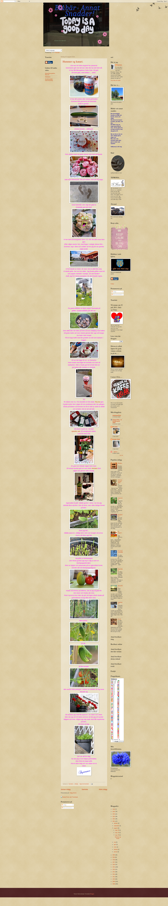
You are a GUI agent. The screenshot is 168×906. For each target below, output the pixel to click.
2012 (114, 874)
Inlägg (64, 805)
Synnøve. (119, 65)
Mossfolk (115, 426)
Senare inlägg (66, 789)
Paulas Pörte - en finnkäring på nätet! (117, 421)
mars (115, 847)
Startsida (85, 789)
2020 (114, 855)
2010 (114, 879)
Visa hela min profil (115, 80)
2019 (114, 857)
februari (116, 849)
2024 (114, 814)
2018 (114, 859)
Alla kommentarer (67, 807)
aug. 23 (117, 832)
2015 (114, 867)
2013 (114, 871)
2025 (114, 811)
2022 (114, 818)
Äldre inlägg (103, 789)
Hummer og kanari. (73, 61)
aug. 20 (117, 835)
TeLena (97, 402)
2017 (114, 862)
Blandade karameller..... (120, 552)
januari (116, 851)
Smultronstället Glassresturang (49, 79)
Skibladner (47, 77)
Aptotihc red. (76, 431)
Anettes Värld (116, 439)
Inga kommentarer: (84, 784)
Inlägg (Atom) (73, 793)
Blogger (92, 894)
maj (115, 842)
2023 (114, 816)
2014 (114, 869)
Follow (112, 284)
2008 (114, 884)
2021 (114, 821)
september (117, 825)
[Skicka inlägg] (92, 784)
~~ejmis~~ (115, 451)
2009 (114, 881)
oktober (116, 823)
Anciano (94, 468)
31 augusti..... (120, 533)
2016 (114, 864)
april (115, 844)
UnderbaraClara (117, 415)
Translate (57, 52)
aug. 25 (117, 830)
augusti (116, 828)
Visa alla (121, 455)
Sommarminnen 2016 (120, 481)
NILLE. (119, 619)
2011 (114, 876)
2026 (114, 809)
